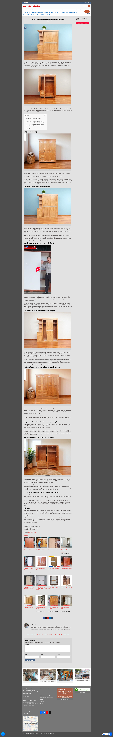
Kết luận (28, 128)
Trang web (58, 654)
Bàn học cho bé (44, 12)
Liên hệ (41, 699)
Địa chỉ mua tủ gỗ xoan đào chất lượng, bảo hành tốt (35, 127)
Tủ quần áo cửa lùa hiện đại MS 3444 (41, 608)
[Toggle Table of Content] (44, 115)
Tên (26, 654)
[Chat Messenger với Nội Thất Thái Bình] (3, 734)
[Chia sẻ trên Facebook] (44, 618)
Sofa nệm (51, 12)
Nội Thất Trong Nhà (32, 532)
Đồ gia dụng (35, 14)
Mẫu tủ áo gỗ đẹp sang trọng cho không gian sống (59, 634)
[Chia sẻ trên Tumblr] (52, 618)
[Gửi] (89, 6)
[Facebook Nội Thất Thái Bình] (44, 712)
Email (42, 654)
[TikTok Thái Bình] (50, 712)
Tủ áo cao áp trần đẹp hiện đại (66, 587)
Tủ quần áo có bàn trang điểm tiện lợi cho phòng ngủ (37, 634)
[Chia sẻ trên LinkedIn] (50, 618)
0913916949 (25, 696)
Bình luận (27, 644)
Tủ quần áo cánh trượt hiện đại (53, 588)
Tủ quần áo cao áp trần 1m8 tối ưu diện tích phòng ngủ (29, 588)
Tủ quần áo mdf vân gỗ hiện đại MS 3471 (29, 550)
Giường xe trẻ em (73, 12)
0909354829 (25, 697)
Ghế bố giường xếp (27, 14)
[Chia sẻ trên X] (46, 618)
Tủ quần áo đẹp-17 (47, 17)
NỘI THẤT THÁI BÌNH (26, 2)
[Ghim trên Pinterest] (48, 618)
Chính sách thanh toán (44, 690)
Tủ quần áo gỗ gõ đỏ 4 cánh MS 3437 (53, 608)
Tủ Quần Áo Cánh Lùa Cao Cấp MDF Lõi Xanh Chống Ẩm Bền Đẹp (41, 588)
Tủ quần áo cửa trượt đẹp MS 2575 (53, 569)
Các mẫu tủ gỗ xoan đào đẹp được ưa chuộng (34, 121)
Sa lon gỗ (56, 12)
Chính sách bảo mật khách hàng (46, 697)
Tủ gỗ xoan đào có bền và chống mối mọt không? (35, 124)
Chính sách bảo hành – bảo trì (46, 693)
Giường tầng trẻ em (36, 12)
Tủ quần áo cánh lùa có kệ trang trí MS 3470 (53, 550)
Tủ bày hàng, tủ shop (64, 12)
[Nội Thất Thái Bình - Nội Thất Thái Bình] (43, 6)
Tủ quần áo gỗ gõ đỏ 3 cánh (29, 607)
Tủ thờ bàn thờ (26, 12)
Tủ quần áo (26, 535)
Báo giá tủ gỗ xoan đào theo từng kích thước (34, 125)
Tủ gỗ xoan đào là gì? (30, 117)
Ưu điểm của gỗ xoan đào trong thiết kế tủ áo (34, 119)
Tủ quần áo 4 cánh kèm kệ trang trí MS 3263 (41, 550)
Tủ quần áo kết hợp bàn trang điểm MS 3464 (66, 550)
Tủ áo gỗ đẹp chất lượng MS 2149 (41, 569)
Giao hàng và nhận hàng (45, 695)
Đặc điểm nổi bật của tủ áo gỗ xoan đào (33, 118)
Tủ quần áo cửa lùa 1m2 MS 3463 (29, 569)
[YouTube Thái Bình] (47, 712)
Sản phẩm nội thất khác (45, 14)
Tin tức (41, 703)
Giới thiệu (42, 701)
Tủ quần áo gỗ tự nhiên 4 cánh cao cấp (66, 569)
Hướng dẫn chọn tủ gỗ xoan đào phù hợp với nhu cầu (36, 122)
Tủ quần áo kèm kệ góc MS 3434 (65, 608)
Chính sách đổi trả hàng (45, 688)
